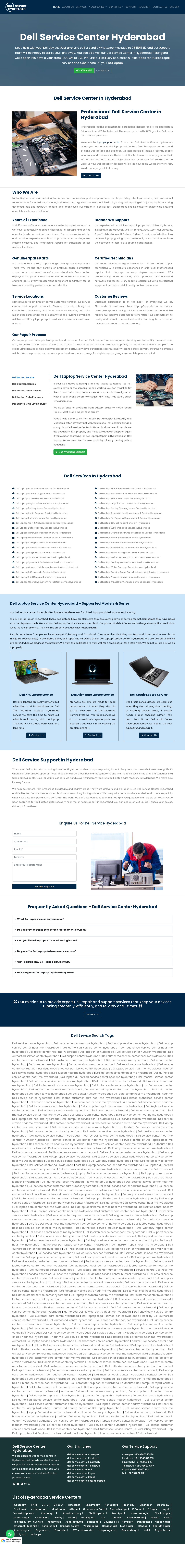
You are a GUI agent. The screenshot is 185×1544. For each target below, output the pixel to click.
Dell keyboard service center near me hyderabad (117, 1240)
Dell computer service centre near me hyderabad (139, 1148)
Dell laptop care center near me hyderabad (41, 1207)
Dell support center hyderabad (81, 1056)
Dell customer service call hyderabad (87, 1299)
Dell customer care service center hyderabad (73, 1366)
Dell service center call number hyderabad (143, 1299)
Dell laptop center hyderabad (152, 1223)
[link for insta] (25, 1483)
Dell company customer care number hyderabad (85, 1127)
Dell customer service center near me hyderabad (90, 1169)
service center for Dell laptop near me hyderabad (139, 1257)
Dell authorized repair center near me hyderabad (117, 1089)
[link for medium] (21, 1483)
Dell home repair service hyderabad (93, 1349)
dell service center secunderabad (86, 1480)
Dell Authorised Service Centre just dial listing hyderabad (130, 1429)
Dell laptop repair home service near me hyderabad (104, 1207)
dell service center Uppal (81, 1477)
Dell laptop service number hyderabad (54, 1106)
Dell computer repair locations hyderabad (55, 1395)
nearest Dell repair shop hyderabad (107, 1395)
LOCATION (144, 7)
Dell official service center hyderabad (117, 1081)
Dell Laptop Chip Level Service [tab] (29, 403)
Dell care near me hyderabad (48, 1064)
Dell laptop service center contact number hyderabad (48, 1198)
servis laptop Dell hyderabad (105, 1182)
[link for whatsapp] (29, 1483)
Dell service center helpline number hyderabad (77, 1215)
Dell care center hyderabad (110, 1110)
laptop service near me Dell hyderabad (148, 1169)
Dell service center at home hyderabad (106, 1223)
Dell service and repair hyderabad (93, 1379)
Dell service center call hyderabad (51, 1165)
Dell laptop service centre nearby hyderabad (111, 1399)
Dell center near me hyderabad (127, 1060)
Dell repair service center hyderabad (61, 1362)
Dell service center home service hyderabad (91, 1286)
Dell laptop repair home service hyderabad (57, 1177)
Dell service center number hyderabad (141, 1052)
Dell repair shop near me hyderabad (92, 1064)
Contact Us (102, 70)
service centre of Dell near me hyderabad (56, 1274)
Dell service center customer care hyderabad (128, 1152)
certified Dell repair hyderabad (77, 1416)
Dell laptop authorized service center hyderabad (116, 1198)
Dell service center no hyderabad (50, 1102)
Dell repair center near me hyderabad (53, 1052)
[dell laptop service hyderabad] (154, 390)
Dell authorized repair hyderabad (63, 1182)
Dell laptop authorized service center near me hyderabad (136, 1202)
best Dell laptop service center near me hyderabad (109, 1165)
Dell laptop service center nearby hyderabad (125, 1404)
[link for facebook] (18, 1483)
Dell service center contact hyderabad (120, 1320)
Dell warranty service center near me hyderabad (118, 1261)
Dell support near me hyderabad (73, 1073)
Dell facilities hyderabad (90, 1257)
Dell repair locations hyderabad (151, 1345)
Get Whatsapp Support (71, 452)
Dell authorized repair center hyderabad (95, 1265)
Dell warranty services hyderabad (97, 1253)
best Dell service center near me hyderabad (43, 1228)
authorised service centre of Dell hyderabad (129, 1433)
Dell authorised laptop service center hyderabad (45, 1399)
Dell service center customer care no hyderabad (61, 1404)
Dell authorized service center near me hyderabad (134, 1056)
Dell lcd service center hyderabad (63, 1425)
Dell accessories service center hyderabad (56, 1240)
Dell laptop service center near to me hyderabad (115, 1387)
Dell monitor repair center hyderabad (119, 1374)
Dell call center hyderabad (97, 1052)
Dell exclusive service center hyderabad (117, 1156)
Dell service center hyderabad (32, 1043)
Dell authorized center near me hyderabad (40, 1349)
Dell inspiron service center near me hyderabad (115, 1232)
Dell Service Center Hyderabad (92, 36)
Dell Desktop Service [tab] (24, 383)
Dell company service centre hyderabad (140, 1190)
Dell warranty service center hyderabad (64, 1110)
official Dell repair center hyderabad (63, 1278)
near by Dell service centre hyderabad (108, 1135)
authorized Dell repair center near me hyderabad (93, 1391)
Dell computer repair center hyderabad (98, 1324)
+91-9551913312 (84, 70)
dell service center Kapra (81, 1473)
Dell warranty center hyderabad (111, 1161)
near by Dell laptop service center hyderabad (91, 1194)
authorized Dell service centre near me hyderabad (97, 1311)
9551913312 (139, 48)
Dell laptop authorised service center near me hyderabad (98, 1077)
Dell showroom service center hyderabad (103, 1341)
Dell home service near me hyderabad (73, 1152)
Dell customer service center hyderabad (109, 1131)
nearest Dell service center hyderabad (84, 1068)
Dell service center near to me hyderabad (55, 1232)
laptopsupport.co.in (108, 142)
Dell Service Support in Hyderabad (52, 760)
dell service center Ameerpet (83, 1454)
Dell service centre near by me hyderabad (56, 1144)
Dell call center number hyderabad (89, 1093)
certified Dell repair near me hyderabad (54, 1223)
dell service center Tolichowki (83, 1465)
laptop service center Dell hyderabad (37, 1299)
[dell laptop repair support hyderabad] (126, 861)
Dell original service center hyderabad (133, 1215)
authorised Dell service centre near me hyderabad (125, 1123)
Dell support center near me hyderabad (56, 1089)
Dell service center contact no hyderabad (119, 1358)
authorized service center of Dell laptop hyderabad (87, 1408)
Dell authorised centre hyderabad (71, 1320)
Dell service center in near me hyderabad (146, 1253)
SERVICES (81, 7)
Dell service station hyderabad (137, 1119)
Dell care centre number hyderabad (142, 1349)
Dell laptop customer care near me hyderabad (88, 1098)
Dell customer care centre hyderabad (54, 1316)
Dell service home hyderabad (142, 1286)
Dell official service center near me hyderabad (82, 1190)
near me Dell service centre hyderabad (78, 1337)
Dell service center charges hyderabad (54, 1328)
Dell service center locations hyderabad (55, 1131)
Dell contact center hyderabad (70, 1123)
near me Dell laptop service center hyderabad (43, 1257)
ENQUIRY (174, 7)
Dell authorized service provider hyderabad (105, 1228)
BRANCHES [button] (115, 7)
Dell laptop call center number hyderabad (105, 1270)
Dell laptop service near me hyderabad (136, 1068)
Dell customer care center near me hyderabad (125, 1211)
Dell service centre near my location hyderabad (122, 1332)
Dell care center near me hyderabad (98, 1102)
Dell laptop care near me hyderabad (36, 1119)
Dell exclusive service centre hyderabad (77, 1370)
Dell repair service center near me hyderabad (127, 1186)
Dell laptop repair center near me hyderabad (124, 1073)
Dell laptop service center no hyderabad (131, 1370)
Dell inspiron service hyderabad (83, 1249)
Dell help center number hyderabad (122, 1416)
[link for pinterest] (14, 1483)
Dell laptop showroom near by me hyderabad (99, 1295)
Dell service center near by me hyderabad (144, 1114)
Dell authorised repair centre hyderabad (131, 1366)
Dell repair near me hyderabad (137, 1064)
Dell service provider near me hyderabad (110, 1236)
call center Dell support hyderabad (100, 1412)
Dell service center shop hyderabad (70, 1429)
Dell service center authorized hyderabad (115, 1425)
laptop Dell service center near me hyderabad (108, 1173)
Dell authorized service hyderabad (51, 1270)
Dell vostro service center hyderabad (66, 1332)
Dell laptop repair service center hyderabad (110, 1316)
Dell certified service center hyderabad (112, 1219)
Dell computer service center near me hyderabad (60, 1081)
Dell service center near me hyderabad (80, 1043)
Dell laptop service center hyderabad (132, 1043)
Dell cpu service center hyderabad (59, 1236)
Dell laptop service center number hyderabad (77, 1148)
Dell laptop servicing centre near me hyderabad (90, 1290)
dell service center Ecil (79, 1469)
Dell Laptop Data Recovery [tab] (27, 397)
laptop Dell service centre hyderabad (52, 1412)
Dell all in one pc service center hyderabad (40, 1383)
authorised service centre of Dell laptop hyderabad (74, 1307)
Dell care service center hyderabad (112, 1303)
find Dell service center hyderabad (133, 1307)
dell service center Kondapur (83, 1458)
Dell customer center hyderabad (150, 1295)
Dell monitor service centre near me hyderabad (117, 1362)
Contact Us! (92, 1014)
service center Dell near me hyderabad (130, 1282)
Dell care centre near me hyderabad (137, 1093)
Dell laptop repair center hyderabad (93, 1114)
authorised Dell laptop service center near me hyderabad (49, 1303)
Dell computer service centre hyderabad (88, 1119)
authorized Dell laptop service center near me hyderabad (105, 1353)
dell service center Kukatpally (83, 1461)
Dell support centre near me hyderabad (147, 1194)
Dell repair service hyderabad (47, 1093)
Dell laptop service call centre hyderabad (55, 1387)
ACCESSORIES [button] (97, 7)
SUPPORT (131, 7)
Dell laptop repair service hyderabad (66, 1156)
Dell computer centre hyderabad (49, 1379)
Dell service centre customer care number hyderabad (48, 1261)
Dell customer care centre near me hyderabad (59, 1358)
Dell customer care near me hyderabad (77, 1060)
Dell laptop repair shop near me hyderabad (62, 1085)
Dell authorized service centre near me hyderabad (61, 1211)
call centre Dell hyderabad (112, 1345)
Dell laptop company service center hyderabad (120, 1278)
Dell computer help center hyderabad (95, 1383)
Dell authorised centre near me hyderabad (144, 1379)
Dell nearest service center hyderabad (54, 1135)
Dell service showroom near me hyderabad (116, 1177)
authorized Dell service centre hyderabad (66, 1420)
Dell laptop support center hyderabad (121, 1420)
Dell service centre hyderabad (152, 1395)
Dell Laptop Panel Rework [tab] (26, 390)
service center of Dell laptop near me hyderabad (85, 1140)
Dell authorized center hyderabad (68, 1374)
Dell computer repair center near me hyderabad (112, 1106)
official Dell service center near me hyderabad (63, 1345)
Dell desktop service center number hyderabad (116, 1274)
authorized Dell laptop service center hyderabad (43, 1341)
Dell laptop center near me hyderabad (117, 1085)
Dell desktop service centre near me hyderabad (139, 1337)
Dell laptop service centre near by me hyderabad (114, 1328)
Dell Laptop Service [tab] (23, 377)
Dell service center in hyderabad (145, 1412)
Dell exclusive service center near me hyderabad (119, 1144)
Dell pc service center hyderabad (67, 1161)
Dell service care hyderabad (55, 1253)
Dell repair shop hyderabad (148, 1110)
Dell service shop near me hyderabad (147, 1290)
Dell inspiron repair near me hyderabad (138, 1244)
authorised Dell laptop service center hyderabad (75, 1244)
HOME (57, 7)
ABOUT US (68, 7)
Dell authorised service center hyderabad (90, 1047)
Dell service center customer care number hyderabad (62, 1186)
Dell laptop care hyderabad (30, 1152)
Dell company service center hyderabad (73, 1202)
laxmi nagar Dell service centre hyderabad (75, 1282)
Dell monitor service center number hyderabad (44, 1173)
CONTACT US (159, 7)
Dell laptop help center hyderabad (127, 1249)
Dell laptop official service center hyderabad (40, 1295)
